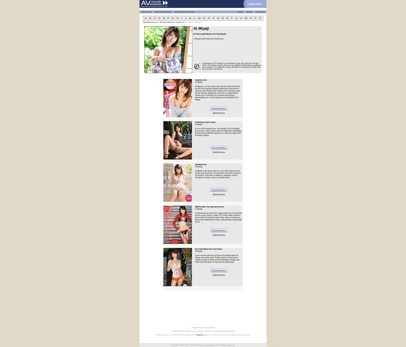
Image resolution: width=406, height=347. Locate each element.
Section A (180, 22)
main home (260, 12)
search (240, 12)
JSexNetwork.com (150, 22)
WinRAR (235, 67)
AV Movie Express (167, 22)
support (249, 12)
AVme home (146, 12)
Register (199, 335)
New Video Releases (163, 12)
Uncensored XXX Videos (184, 12)
